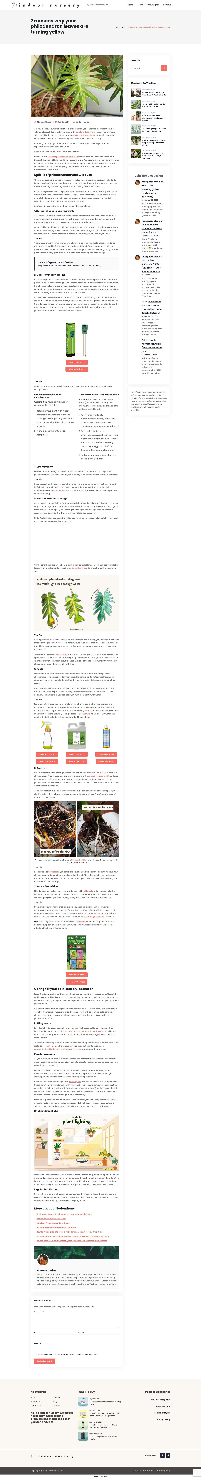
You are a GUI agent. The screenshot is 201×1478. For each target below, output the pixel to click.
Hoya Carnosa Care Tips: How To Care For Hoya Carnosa (153, 155)
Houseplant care (162, 1406)
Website (37, 1343)
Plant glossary (163, 1419)
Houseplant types (162, 1413)
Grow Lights (153, 4)
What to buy (36, 1401)
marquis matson (44, 122)
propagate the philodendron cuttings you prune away (59, 1049)
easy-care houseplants (84, 135)
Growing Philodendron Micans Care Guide (56, 1227)
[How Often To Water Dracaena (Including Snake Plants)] (136, 116)
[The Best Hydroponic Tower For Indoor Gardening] (136, 129)
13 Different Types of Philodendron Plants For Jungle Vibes (64, 1214)
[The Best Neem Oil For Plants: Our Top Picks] (83, 1402)
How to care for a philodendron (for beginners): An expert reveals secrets (72, 1241)
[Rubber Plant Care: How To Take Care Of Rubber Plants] (136, 92)
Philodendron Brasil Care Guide (51, 1218)
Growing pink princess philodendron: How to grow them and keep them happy (74, 1236)
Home (117, 27)
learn (140, 4)
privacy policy (163, 1470)
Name (37, 1333)
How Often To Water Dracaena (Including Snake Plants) (154, 118)
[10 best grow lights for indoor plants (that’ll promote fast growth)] (83, 1413)
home (130, 4)
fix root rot (53, 872)
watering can (75, 1081)
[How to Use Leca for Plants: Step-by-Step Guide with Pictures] (136, 140)
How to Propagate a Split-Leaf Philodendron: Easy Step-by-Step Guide (70, 1232)
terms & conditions (143, 1470)
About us (57, 1397)
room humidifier (60, 490)
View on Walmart (76, 369)
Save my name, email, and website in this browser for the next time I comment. (67, 1354)
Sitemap (57, 1405)
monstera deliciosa (84, 132)
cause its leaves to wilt (98, 776)
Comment (39, 1312)
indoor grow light (61, 654)
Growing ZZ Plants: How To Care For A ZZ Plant (153, 105)
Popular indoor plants (160, 1400)
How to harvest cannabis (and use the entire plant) (152, 228)
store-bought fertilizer (94, 916)
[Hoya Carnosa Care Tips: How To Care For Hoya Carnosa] (136, 153)
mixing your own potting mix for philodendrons (79, 1031)
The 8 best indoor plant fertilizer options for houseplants (103, 1426)
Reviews (167, 4)
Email (81, 1333)
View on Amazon (76, 362)
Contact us (36, 1405)
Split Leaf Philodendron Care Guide (53, 1223)
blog (123, 27)
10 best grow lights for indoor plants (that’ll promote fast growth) (104, 1414)
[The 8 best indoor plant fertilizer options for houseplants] (83, 1425)
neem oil (86, 714)
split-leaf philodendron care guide (63, 157)
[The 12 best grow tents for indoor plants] (83, 1436)
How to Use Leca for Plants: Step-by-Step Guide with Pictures (154, 142)
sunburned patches (78, 568)
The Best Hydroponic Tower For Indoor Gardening (154, 130)
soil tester (81, 921)
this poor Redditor (79, 860)
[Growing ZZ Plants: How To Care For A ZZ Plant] (136, 104)
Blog (55, 1401)
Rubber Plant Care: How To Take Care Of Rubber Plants (154, 93)
